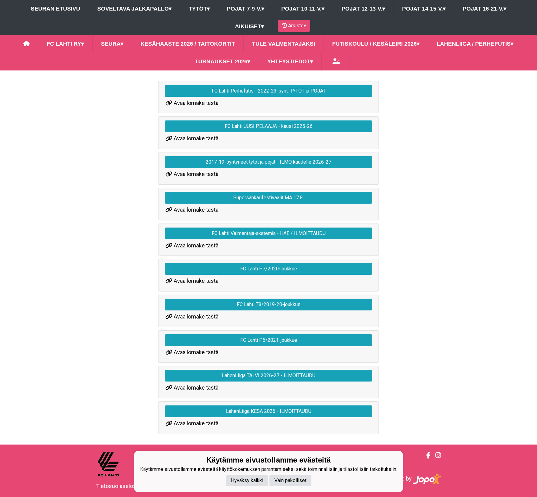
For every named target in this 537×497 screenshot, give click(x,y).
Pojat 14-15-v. (424, 9)
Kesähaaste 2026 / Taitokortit (187, 44)
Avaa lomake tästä (196, 103)
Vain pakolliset (290, 481)
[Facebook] (425, 455)
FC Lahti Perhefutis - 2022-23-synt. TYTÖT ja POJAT (269, 91)
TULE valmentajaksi (283, 44)
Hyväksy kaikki (247, 481)
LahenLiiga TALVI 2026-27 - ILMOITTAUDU (268, 375)
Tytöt (199, 9)
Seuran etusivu (55, 9)
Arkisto (297, 26)
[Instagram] (435, 455)
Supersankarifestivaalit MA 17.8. (268, 198)
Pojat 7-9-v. (245, 9)
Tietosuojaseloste (118, 486)
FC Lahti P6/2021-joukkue (268, 340)
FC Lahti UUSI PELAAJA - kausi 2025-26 (269, 126)
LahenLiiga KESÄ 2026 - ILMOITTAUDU (268, 411)
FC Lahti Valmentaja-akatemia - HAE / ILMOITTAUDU (269, 233)
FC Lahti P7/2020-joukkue (268, 269)
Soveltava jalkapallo (134, 9)
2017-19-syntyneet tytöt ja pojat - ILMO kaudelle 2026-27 (268, 162)
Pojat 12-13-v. (363, 9)
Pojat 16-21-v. (484, 9)
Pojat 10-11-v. (302, 9)
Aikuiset (249, 26)
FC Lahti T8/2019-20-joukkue (269, 304)
